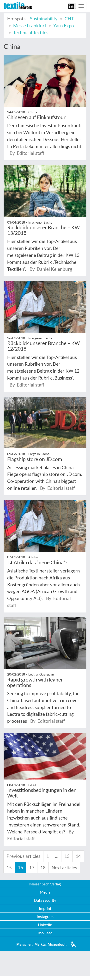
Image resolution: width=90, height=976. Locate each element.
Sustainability (44, 18)
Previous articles (23, 856)
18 (43, 867)
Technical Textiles (30, 32)
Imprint (45, 908)
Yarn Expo (63, 25)
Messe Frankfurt (29, 25)
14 (78, 856)
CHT (69, 18)
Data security (45, 900)
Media (45, 892)
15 (9, 867)
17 (31, 867)
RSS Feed (45, 932)
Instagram (45, 916)
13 (67, 856)
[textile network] (18, 5)
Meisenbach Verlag (45, 884)
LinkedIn (45, 924)
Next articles (64, 867)
